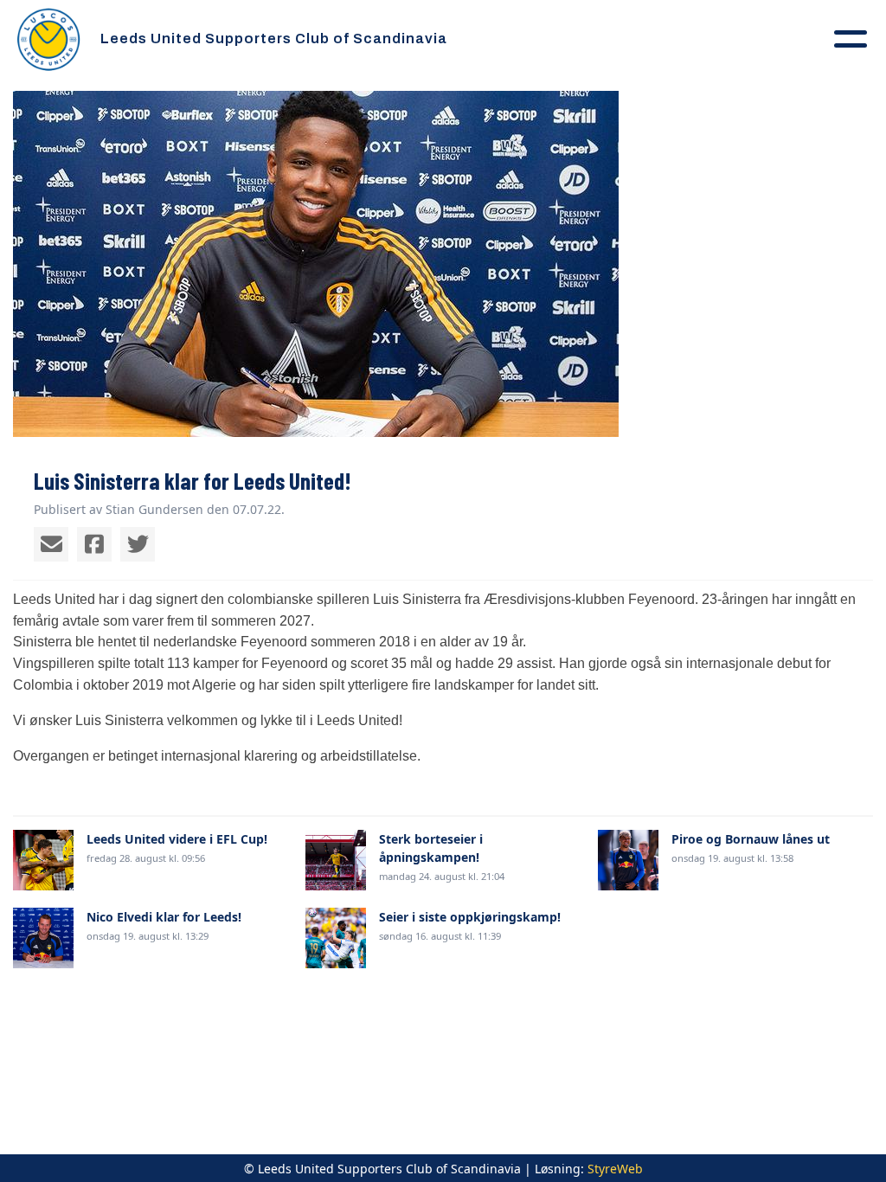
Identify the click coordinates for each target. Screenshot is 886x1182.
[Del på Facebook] (94, 544)
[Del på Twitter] (137, 544)
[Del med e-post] (51, 544)
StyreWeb (615, 1168)
